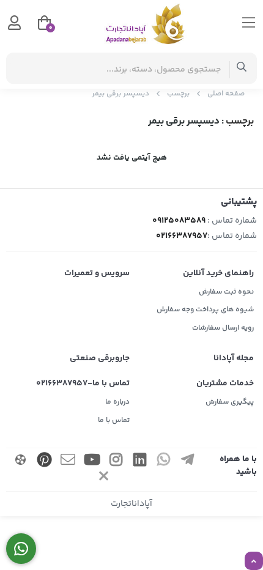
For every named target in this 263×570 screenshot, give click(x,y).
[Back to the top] (254, 561)
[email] (68, 461)
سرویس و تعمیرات (97, 273)
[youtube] (92, 461)
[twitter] (104, 478)
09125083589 (179, 221)
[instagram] (115, 461)
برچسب (178, 94)
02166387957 (181, 236)
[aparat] (21, 461)
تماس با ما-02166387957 (83, 383)
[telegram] (187, 461)
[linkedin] (139, 461)
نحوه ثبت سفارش (226, 292)
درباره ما (117, 402)
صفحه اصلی (226, 94)
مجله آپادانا (233, 358)
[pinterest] (44, 461)
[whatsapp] (163, 461)
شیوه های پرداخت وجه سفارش (205, 310)
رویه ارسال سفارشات (223, 328)
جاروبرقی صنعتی (100, 358)
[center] (241, 68)
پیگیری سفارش (230, 402)
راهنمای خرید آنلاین (218, 273)
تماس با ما (114, 420)
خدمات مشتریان (225, 383)
